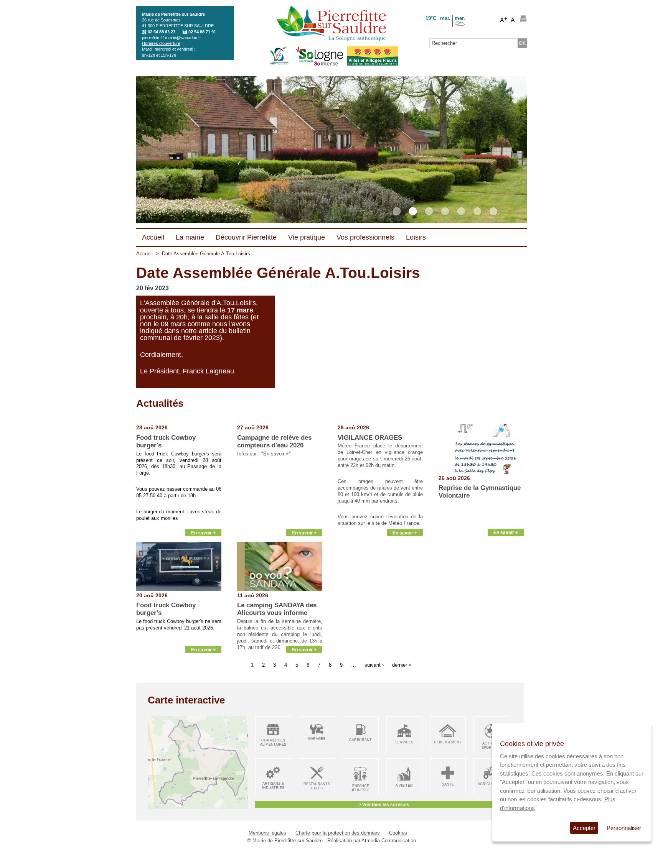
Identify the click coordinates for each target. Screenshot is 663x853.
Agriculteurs (492, 784)
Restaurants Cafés (316, 786)
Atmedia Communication (388, 840)
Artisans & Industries (273, 786)
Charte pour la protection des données (337, 833)
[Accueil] (331, 24)
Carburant (360, 740)
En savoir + (203, 532)
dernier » (401, 664)
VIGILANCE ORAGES (370, 437)
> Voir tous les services (383, 804)
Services (404, 742)
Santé (448, 784)
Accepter (584, 828)
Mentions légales (267, 833)
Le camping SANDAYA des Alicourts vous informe (277, 609)
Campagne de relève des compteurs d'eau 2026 (274, 441)
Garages (316, 739)
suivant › (374, 664)
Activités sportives (492, 745)
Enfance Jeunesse (360, 788)
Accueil (144, 253)
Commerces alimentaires (273, 742)
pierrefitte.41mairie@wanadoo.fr (171, 37)
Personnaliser (624, 828)
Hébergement (448, 742)
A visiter (404, 785)
